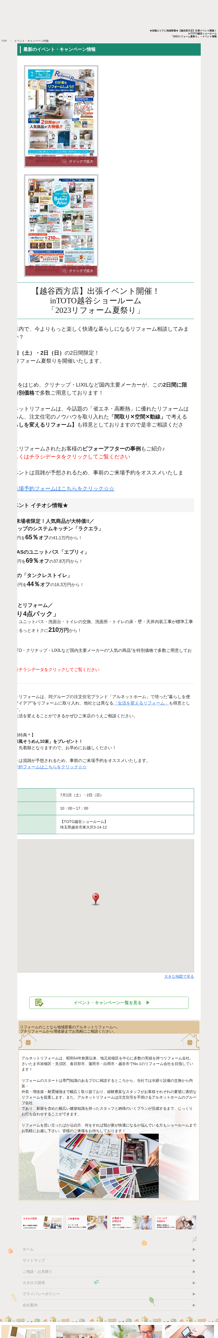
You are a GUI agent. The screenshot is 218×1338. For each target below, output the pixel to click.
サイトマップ (34, 1260)
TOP (4, 40)
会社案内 (30, 1305)
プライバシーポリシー (41, 1294)
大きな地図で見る (179, 976)
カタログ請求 (34, 1283)
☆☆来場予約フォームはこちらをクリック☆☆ (58, 488)
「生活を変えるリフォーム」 (141, 703)
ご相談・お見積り (37, 1271)
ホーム (28, 1249)
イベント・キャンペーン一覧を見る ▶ (112, 1002)
